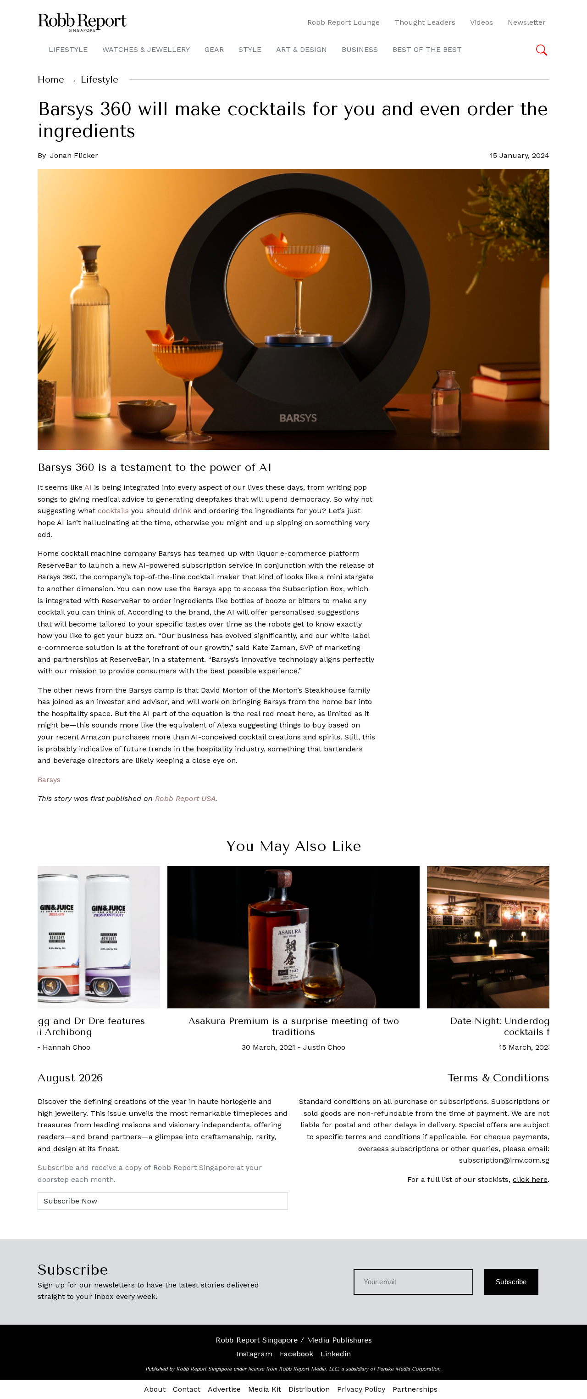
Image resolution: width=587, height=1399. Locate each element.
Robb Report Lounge (343, 22)
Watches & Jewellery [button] (146, 49)
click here (530, 1179)
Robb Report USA (185, 798)
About (155, 1389)
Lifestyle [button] (68, 49)
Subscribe (511, 1282)
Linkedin (336, 1353)
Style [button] (249, 49)
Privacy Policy (361, 1389)
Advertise (224, 1389)
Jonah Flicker (74, 155)
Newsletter (527, 22)
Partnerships (415, 1389)
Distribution (309, 1389)
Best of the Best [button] (427, 49)
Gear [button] (214, 49)
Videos (481, 22)
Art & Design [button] (301, 49)
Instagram (254, 1353)
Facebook (296, 1353)
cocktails (113, 510)
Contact (186, 1389)
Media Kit (264, 1389)
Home (51, 79)
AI (88, 487)
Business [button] (360, 49)
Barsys (49, 779)
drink (182, 510)
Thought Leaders (424, 22)
